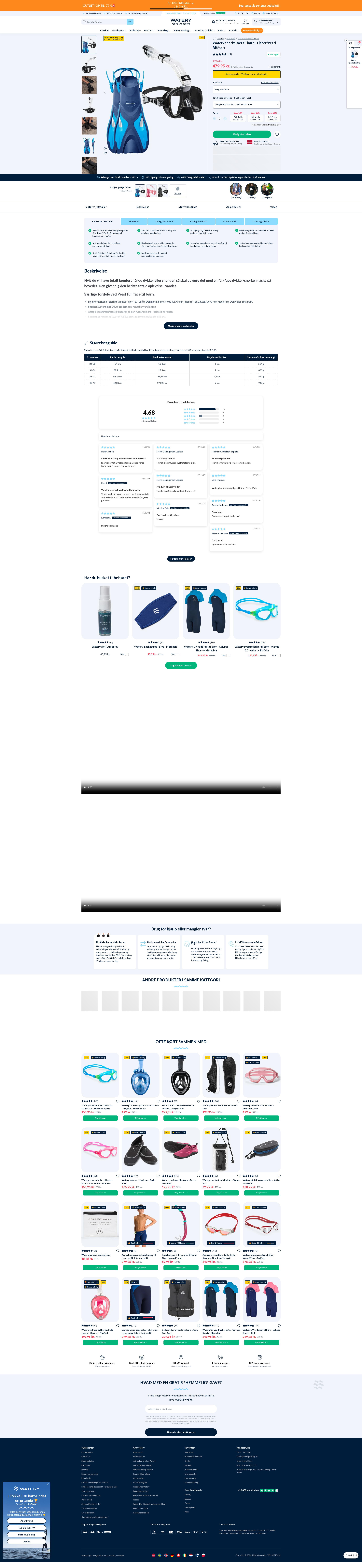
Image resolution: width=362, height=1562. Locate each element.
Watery (188, 1494)
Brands (233, 30)
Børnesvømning (26, 1534)
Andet (26, 1541)
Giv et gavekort (87, 1513)
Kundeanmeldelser (140, 1491)
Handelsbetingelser (141, 1513)
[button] (104, 91)
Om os (257, 13)
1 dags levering (220, 1363)
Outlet (187, 1461)
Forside (104, 30)
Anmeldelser (233, 206)
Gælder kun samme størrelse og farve (266, 125)
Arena (187, 1503)
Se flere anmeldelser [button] (181, 558)
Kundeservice (86, 1452)
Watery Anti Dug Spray (105, 646)
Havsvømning (181, 30)
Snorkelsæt (231, 39)
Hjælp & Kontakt (272, 13)
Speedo (188, 1499)
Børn (221, 30)
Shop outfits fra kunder (90, 1504)
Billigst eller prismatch (102, 1363)
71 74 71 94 (243, 13)
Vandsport (118, 30)
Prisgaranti (85, 1465)
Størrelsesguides (88, 1491)
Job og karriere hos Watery (144, 1461)
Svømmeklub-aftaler (141, 1474)
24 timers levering (93, 13)
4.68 (149, 412)
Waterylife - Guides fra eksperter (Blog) (149, 1504)
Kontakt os (85, 1456)
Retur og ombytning (89, 1474)
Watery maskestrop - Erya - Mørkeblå (155, 646)
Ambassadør (138, 1478)
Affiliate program (140, 1482)
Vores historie (139, 1456)
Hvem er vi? (138, 1452)
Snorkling (163, 30)
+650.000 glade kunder (138, 13)
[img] (108, 447)
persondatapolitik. (182, 1423)
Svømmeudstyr (191, 1469)
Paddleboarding (191, 1482)
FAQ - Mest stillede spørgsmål (145, 1495)
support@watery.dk (249, 1456)
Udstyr (148, 30)
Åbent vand (27, 1520)
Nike (187, 1512)
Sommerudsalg (251, 30)
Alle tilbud (189, 1452)
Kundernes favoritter (193, 1456)
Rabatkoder (86, 1478)
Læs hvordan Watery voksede (232, 1530)
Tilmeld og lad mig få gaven (181, 1432)
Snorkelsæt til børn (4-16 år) (248, 39)
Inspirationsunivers (89, 1508)
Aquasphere (190, 1507)
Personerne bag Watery (143, 1469)
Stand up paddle (203, 30)
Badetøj (134, 30)
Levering (84, 1469)
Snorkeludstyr (191, 1474)
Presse (136, 1500)
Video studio (86, 1500)
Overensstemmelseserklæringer (94, 1517)
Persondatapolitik (140, 1508)
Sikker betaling (87, 1461)
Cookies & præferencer (91, 1495)
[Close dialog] (48, 1484)
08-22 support (181, 1363)
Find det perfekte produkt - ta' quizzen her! (99, 1487)
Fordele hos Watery (141, 1487)
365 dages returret (114, 13)
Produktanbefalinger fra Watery (94, 1482)
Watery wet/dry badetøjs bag (96, 1255)
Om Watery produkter (142, 1465)
